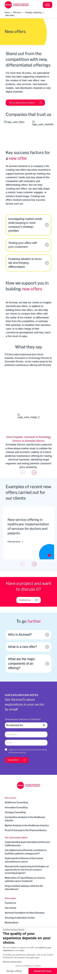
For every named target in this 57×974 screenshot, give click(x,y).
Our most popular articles (16, 837)
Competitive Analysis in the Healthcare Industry (25, 819)
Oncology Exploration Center (20, 917)
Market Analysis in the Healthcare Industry (27, 825)
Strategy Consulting (15, 812)
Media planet (11, 922)
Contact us (25, 600)
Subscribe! (13, 760)
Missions (17, 12)
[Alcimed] (16, 5)
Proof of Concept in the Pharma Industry (25, 830)
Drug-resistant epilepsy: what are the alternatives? (24, 888)
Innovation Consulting (16, 807)
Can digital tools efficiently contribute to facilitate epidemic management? (26, 852)
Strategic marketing (33, 12)
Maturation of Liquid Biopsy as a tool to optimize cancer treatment (25, 880)
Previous (23, 472)
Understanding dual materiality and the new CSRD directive (27, 844)
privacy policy (19, 752)
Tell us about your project (22, 102)
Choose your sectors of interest (22, 719)
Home (7, 12)
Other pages (10, 898)
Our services (10, 798)
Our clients (10, 908)
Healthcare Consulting (16, 802)
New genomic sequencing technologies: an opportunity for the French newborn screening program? (27, 869)
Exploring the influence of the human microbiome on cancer (24, 860)
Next (34, 472)
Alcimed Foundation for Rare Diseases (24, 912)
